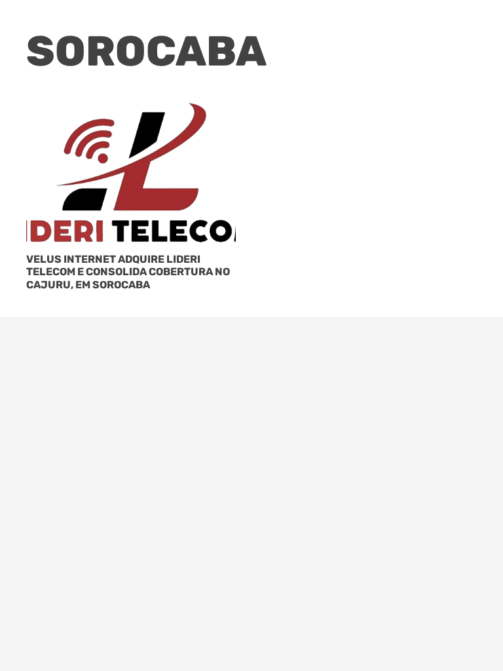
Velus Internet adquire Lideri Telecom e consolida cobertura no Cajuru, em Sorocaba (128, 271)
